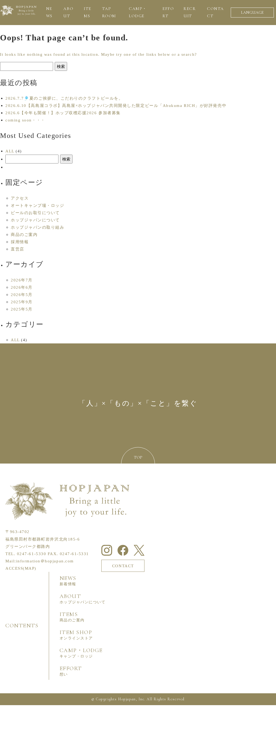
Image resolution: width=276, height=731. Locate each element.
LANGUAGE (252, 12)
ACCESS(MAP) (20, 568)
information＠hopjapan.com (45, 561)
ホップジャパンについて (35, 220)
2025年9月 (22, 302)
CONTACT (123, 565)
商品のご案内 (24, 234)
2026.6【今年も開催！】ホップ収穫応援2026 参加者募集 (63, 112)
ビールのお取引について (35, 212)
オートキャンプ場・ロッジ (37, 205)
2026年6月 (22, 287)
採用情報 (20, 241)
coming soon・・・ (25, 120)
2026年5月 (22, 294)
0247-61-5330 (31, 553)
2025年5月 (22, 309)
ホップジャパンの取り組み (37, 227)
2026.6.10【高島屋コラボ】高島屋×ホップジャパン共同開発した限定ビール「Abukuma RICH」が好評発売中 (115, 105)
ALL (9, 151)
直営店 (17, 249)
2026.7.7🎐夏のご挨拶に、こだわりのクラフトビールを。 (64, 98)
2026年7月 (22, 280)
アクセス (20, 198)
